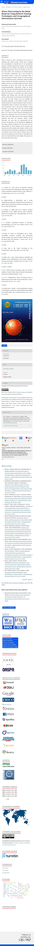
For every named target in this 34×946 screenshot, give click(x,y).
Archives (8, 7)
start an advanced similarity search (18, 583)
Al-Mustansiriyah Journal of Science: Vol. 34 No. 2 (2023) (17, 599)
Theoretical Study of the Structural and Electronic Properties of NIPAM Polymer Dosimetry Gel (18, 498)
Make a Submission (9, 607)
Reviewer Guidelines (8, 642)
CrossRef (4, 197)
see (8, 799)
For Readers (5, 868)
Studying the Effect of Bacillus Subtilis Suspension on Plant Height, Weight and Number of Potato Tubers (18, 520)
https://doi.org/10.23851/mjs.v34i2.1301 (14, 46)
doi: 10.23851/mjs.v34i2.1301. (10, 422)
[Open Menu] (1, 1)
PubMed (9, 266)
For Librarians (5, 872)
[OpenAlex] (8, 720)
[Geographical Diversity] (16, 825)
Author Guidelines (8, 640)
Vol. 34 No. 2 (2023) (17, 7)
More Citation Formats (11, 425)
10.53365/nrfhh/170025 (8, 457)
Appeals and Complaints (9, 645)
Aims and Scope (7, 638)
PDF (5, 345)
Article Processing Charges (10, 647)
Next (29, 579)
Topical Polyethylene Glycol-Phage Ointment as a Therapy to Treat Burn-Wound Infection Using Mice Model (18, 543)
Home (3, 7)
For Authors (5, 870)
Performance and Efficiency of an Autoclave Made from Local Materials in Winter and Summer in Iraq (17, 564)
